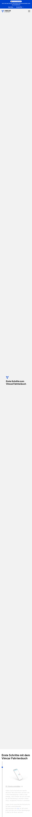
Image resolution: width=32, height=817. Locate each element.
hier (18, 808)
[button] (28, 11)
